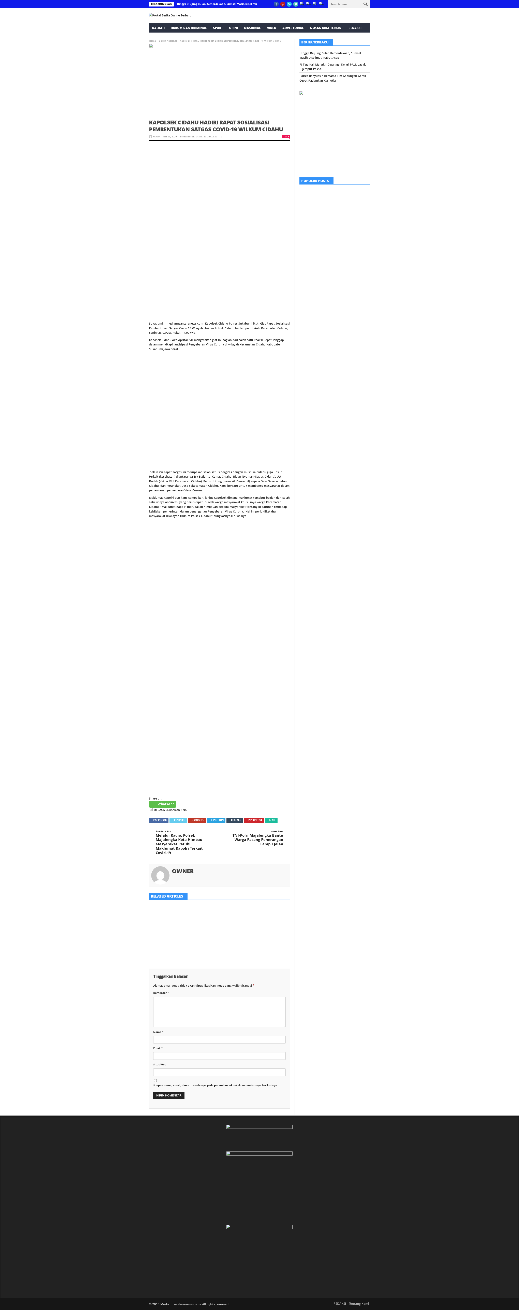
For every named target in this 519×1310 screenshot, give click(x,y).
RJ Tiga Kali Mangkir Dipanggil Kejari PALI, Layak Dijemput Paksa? (217, 942)
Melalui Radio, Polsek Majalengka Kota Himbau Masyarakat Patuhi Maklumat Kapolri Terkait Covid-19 (179, 842)
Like (287, 136)
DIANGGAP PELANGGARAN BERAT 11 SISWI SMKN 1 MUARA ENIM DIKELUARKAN (345, 247)
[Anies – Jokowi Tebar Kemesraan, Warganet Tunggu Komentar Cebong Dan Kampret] (309, 293)
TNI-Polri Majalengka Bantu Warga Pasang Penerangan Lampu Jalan (258, 838)
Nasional (252, 28)
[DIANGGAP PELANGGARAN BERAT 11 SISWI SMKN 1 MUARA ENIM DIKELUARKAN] (309, 247)
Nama (158, 1032)
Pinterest (255, 820)
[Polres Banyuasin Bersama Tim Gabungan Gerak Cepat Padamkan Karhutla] (268, 919)
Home (152, 40)
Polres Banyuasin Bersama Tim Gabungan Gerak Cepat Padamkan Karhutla (266, 944)
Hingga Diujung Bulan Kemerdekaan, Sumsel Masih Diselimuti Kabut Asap (226, 4)
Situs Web (159, 1064)
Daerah (158, 28)
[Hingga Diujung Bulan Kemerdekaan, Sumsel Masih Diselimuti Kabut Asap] (171, 919)
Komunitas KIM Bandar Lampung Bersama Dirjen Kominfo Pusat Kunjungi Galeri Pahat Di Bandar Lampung (346, 200)
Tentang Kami (359, 1303)
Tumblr (236, 820)
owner (156, 136)
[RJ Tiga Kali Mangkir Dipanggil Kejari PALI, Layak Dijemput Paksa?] (219, 919)
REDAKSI (355, 28)
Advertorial (293, 28)
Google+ (198, 820)
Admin (330, 255)
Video (271, 28)
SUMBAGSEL (210, 136)
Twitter (180, 820)
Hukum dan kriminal (189, 28)
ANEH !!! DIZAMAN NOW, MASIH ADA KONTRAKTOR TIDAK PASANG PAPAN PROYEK (345, 224)
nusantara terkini (326, 28)
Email (158, 1048)
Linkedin (217, 820)
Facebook (160, 820)
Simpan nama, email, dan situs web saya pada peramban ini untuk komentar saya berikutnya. (215, 1085)
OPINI (233, 28)
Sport (218, 28)
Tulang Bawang (342, 264)
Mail (272, 820)
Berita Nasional (168, 40)
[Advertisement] (219, 176)
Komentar (161, 993)
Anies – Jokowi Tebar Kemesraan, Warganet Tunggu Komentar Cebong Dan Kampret (346, 294)
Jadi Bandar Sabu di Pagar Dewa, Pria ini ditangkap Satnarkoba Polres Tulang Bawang (345, 271)
